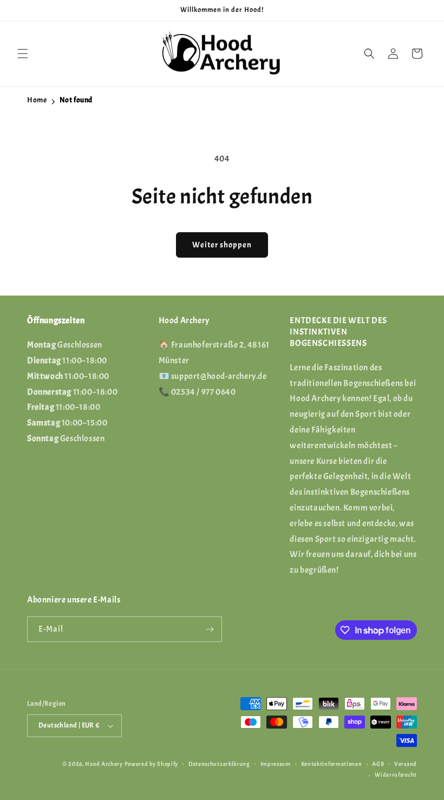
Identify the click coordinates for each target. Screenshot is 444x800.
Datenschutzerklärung (219, 764)
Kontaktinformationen (331, 764)
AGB (378, 764)
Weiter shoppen (222, 245)
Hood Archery (103, 764)
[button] (23, 53)
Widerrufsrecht (396, 774)
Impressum (275, 764)
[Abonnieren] (209, 629)
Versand (405, 764)
